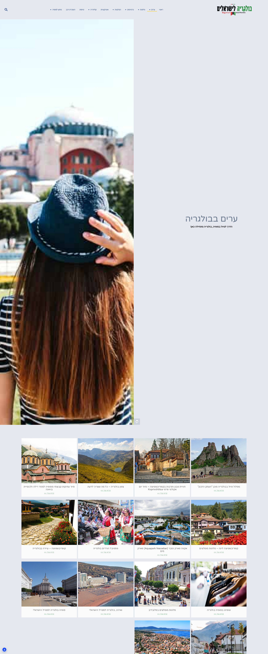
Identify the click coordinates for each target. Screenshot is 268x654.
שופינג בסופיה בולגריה (219, 610)
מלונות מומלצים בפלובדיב (162, 610)
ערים (153, 9)
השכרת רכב (70, 9)
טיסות (81, 9)
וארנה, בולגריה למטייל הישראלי (105, 610)
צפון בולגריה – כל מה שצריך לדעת (106, 486)
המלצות (118, 9)
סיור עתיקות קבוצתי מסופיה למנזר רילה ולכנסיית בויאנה (49, 488)
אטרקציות (104, 9)
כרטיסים (130, 9)
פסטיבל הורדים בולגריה (105, 548)
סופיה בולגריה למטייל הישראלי (49, 610)
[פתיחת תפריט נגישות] (4, 649)
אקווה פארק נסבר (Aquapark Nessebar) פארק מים (162, 550)
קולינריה (93, 9)
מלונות (142, 9)
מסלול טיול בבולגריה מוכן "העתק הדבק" (219, 486)
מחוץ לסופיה (57, 9)
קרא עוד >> (219, 490)
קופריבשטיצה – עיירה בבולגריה (49, 548)
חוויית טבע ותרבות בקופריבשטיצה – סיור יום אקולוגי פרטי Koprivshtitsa (162, 488)
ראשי (161, 9)
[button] (6, 10)
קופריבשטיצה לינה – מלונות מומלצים (218, 548)
